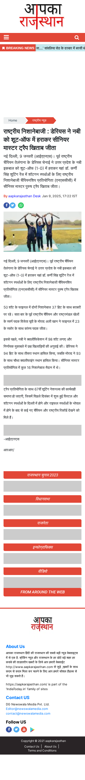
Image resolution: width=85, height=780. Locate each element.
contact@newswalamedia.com (28, 713)
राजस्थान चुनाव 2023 (42, 475)
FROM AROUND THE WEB (43, 592)
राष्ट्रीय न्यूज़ (39, 120)
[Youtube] (24, 729)
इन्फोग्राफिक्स (42, 547)
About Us (15, 646)
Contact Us (31, 746)
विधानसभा (42, 499)
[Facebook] (9, 729)
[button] (6, 37)
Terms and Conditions (42, 750)
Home (12, 120)
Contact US (18, 697)
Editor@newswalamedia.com (27, 709)
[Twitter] (16, 729)
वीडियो (42, 571)
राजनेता (42, 523)
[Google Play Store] (32, 730)
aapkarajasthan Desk (24, 196)
